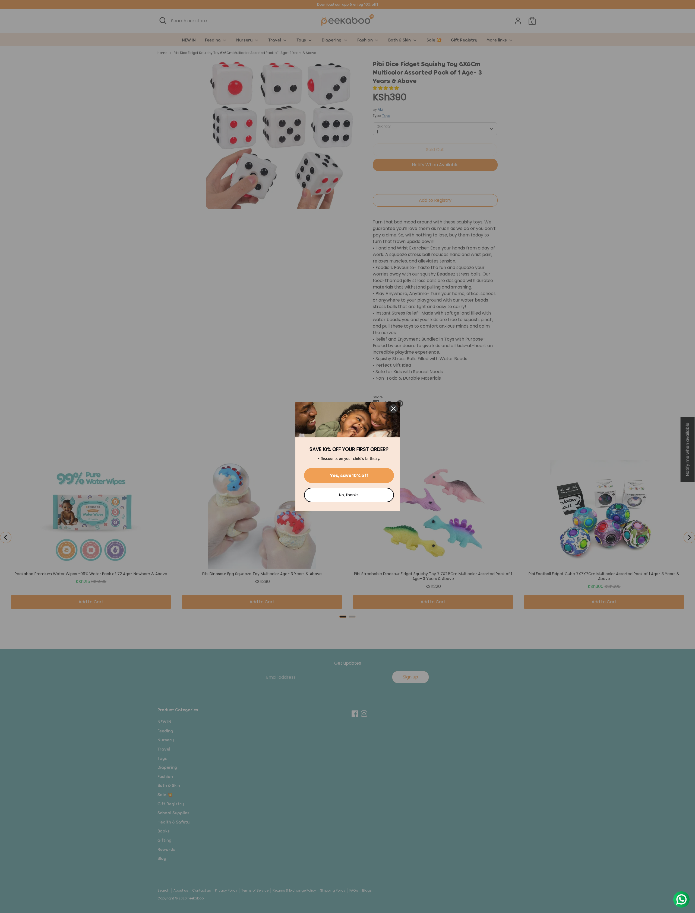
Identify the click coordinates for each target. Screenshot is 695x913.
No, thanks (349, 495)
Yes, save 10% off (349, 475)
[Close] (393, 408)
